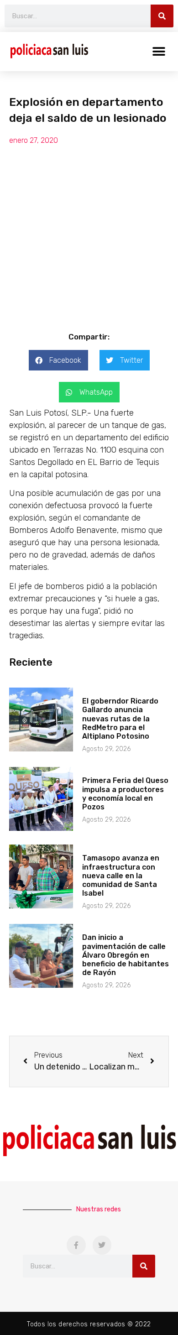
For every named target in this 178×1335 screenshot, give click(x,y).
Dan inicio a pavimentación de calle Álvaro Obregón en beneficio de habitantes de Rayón (125, 955)
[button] (158, 51)
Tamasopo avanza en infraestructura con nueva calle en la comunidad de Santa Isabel (120, 875)
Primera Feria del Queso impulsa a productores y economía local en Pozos (125, 793)
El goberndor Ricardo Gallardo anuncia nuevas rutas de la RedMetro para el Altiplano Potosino (120, 719)
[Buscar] (162, 16)
